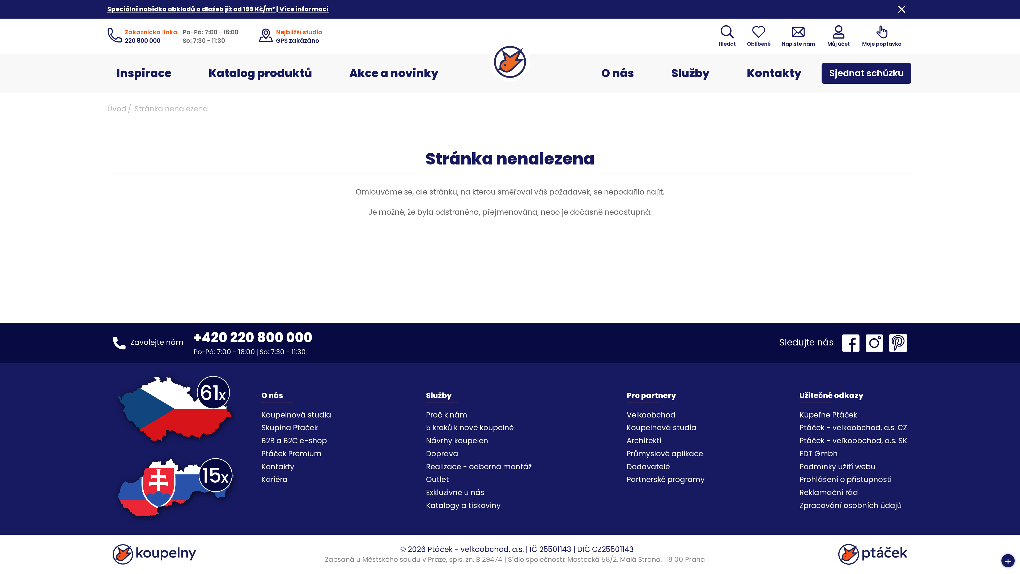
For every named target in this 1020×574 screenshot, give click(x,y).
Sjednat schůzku (866, 73)
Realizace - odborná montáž (479, 467)
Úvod (116, 109)
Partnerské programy (666, 479)
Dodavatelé (648, 467)
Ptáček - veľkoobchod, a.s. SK (853, 441)
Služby (690, 73)
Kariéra (274, 479)
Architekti (644, 441)
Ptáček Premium (291, 454)
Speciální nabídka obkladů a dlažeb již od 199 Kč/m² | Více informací (218, 9)
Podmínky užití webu (838, 467)
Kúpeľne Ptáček (828, 415)
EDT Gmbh (819, 454)
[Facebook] (852, 343)
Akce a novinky (394, 73)
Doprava (442, 454)
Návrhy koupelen (457, 441)
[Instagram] (875, 343)
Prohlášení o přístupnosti (846, 479)
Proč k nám (446, 415)
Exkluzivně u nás (455, 492)
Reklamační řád (829, 492)
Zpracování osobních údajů (851, 505)
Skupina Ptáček (289, 428)
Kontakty (774, 73)
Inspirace (144, 73)
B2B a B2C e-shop (294, 441)
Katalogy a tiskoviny (463, 505)
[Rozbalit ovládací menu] (1008, 560)
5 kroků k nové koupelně (470, 428)
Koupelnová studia (296, 415)
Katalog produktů (260, 73)
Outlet (437, 479)
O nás (617, 73)
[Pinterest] (898, 343)
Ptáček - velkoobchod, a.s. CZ (853, 428)
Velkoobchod (651, 415)
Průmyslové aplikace (665, 454)
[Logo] (510, 62)
